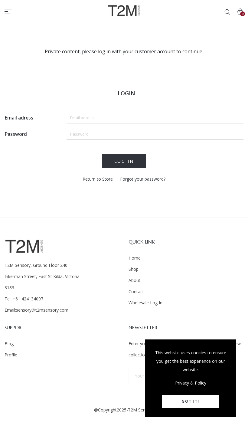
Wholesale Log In (145, 303)
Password (16, 134)
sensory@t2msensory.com (42, 310)
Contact (136, 291)
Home (135, 258)
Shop (134, 269)
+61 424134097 (27, 299)
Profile (11, 355)
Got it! (190, 401)
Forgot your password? (142, 179)
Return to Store (98, 179)
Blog (9, 343)
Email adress (19, 117)
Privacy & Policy (190, 383)
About (134, 280)
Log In (124, 161)
